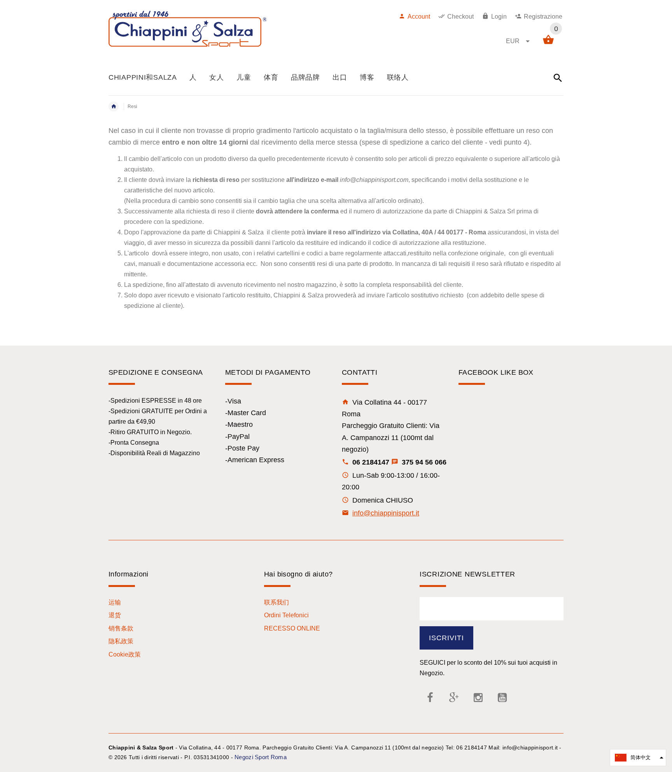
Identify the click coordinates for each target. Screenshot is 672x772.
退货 (114, 615)
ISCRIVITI (446, 638)
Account (419, 16)
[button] (638, 757)
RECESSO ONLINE (292, 628)
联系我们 (276, 602)
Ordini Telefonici (286, 615)
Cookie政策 (124, 654)
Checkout (460, 16)
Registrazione (543, 16)
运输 (114, 602)
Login (499, 16)
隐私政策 (120, 641)
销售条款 (120, 628)
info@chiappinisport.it (385, 513)
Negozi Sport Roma (260, 757)
